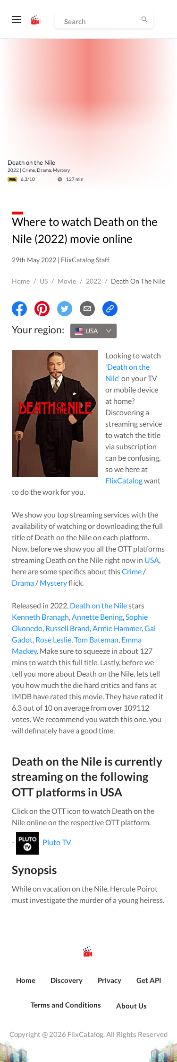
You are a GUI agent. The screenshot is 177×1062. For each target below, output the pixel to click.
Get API (148, 980)
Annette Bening (97, 616)
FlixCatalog (124, 480)
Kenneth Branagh (40, 616)
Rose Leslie (53, 639)
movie (67, 281)
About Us (131, 1005)
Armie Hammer (117, 628)
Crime (132, 571)
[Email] (87, 308)
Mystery (53, 582)
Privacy (109, 980)
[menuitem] (25, 985)
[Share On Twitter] (64, 308)
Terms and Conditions (66, 1004)
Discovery (67, 980)
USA (151, 559)
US (44, 281)
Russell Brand (67, 628)
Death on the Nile (98, 605)
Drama (23, 582)
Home (21, 281)
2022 (93, 281)
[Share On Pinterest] (42, 308)
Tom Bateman (96, 639)
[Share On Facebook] (19, 308)
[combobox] (93, 331)
